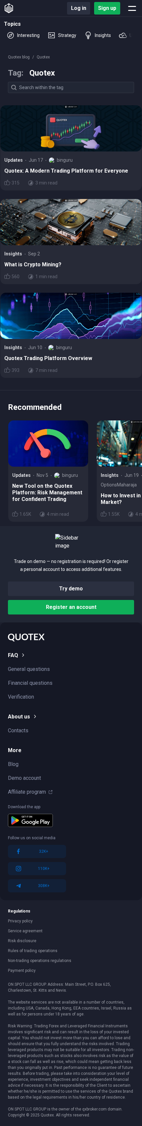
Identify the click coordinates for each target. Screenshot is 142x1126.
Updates (13, 160)
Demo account (24, 778)
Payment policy (22, 970)
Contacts (18, 730)
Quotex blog (19, 57)
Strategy (67, 35)
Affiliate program (27, 792)
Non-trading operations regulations (39, 960)
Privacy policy (20, 921)
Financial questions (30, 683)
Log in (78, 8)
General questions (29, 669)
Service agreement (25, 931)
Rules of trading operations (32, 950)
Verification (21, 697)
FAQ (13, 655)
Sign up (107, 8)
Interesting (28, 35)
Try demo (71, 588)
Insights (103, 35)
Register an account (71, 607)
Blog (13, 764)
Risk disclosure (22, 941)
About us (19, 716)
